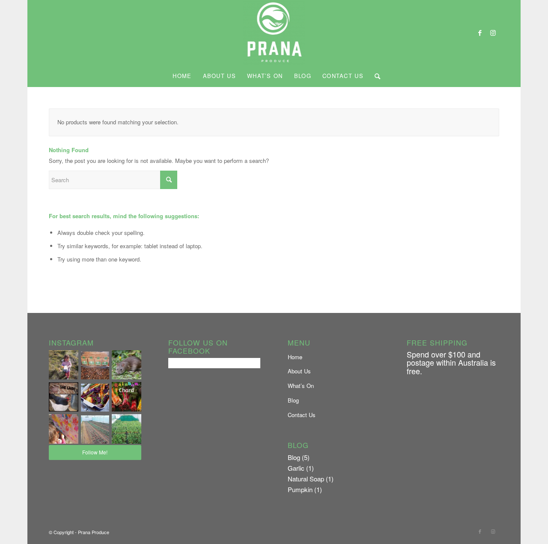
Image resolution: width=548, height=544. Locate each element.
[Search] (375, 76)
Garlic (296, 467)
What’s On (301, 386)
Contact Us (302, 415)
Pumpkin (300, 489)
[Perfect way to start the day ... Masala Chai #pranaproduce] (95, 366)
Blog (293, 400)
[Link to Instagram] (492, 32)
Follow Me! (94, 452)
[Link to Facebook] (480, 32)
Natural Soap (306, 478)
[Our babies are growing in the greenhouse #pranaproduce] (95, 429)
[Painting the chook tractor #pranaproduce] (63, 429)
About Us (299, 371)
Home (295, 357)
